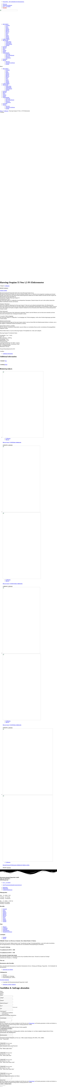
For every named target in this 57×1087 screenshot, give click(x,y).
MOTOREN (5, 24)
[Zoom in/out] (4, 1085)
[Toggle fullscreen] (3, 1085)
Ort (1, 1008)
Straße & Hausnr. (4, 1003)
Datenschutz (2, 1022)
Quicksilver (8, 57)
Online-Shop (8, 41)
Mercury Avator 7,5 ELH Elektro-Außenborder (12, 724)
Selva (7, 34)
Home (1, 111)
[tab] (30, 353)
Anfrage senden (8, 1083)
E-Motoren (6, 111)
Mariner (7, 30)
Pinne (6, 364)
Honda (7, 28)
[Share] (2, 1085)
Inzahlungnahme (3, 1029)
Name (1, 995)
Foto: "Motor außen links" (6, 1055)
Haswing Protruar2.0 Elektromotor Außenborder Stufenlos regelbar (16, 865)
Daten (1, 991)
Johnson (7, 29)
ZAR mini (8, 54)
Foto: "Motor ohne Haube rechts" (7, 1062)
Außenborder (8, 42)
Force (7, 26)
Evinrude (8, 25)
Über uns (8, 61)
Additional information (8, 353)
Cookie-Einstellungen (7, 889)
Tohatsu (7, 36)
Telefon (2, 1000)
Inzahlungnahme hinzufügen (6, 1028)
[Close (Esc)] (0, 1085)
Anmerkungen (3, 1018)
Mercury (7, 31)
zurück (2, 1083)
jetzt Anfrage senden (5, 1025)
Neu (6, 360)
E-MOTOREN (6, 39)
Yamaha (7, 37)
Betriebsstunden (3, 1035)
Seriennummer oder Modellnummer (8, 1032)
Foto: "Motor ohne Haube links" (7, 1069)
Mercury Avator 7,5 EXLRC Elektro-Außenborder (13, 583)
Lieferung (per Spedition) (7, 1012)
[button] (28, 66)
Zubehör (7, 45)
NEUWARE (5, 40)
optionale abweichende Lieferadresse (8, 1015)
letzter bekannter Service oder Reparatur (9, 1045)
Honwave (8, 56)
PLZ (1, 1005)
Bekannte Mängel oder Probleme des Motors (10, 1076)
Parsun (7, 32)
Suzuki (7, 35)
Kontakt (7, 64)
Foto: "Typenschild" (4, 1039)
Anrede (2, 992)
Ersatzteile (5, 59)
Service (4, 60)
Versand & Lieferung (10, 62)
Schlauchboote (9, 44)
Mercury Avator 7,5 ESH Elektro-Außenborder (12, 442)
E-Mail (2, 997)
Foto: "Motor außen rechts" (6, 1048)
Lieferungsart (3, 1011)
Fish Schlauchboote (10, 55)
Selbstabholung (4, 1014)
